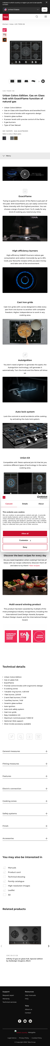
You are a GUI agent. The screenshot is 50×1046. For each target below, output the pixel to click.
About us (28, 1009)
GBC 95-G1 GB (12, 955)
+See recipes (34, 566)
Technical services (10, 1002)
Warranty (6, 999)
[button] (21, 9)
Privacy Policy (24, 1038)
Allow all (25, 534)
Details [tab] (25, 504)
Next (39, 81)
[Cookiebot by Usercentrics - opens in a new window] (37, 497)
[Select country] (41, 16)
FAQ (26, 999)
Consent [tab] (8, 504)
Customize (23, 540)
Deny (25, 547)
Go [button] (44, 9)
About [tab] (41, 504)
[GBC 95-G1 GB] (25, 935)
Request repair (8, 995)
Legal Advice (12, 1038)
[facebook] (19, 1021)
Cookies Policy (37, 1038)
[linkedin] (30, 1021)
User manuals (30, 995)
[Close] (46, 2)
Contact (28, 1013)
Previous (1, 946)
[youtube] (25, 1021)
